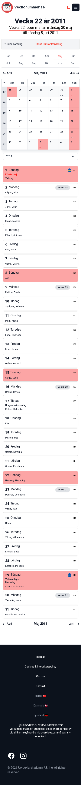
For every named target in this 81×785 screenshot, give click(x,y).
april (9, 73)
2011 (9, 156)
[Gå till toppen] (74, 778)
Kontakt (40, 686)
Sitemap (40, 657)
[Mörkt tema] (68, 7)
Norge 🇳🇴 (40, 696)
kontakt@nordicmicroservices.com (37, 733)
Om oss (40, 676)
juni (72, 73)
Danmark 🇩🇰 (41, 706)
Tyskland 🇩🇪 (40, 715)
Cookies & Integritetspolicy (40, 667)
